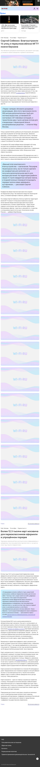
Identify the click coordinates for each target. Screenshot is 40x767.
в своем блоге (20, 93)
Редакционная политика (9, 751)
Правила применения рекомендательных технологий (18, 754)
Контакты (4, 748)
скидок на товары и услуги (16, 629)
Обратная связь (6, 745)
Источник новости (33, 523)
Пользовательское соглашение (11, 742)
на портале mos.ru (21, 660)
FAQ (2, 739)
